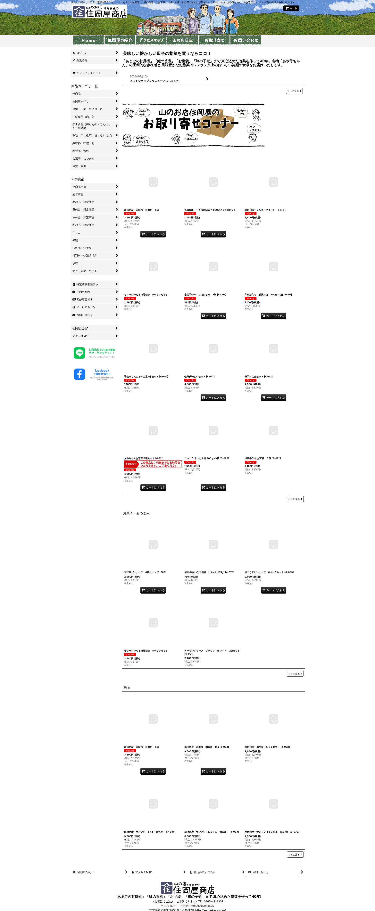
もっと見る (293, 90)
